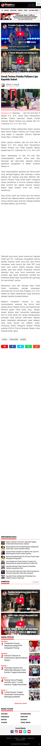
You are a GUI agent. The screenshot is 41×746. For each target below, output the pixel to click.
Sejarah (4, 722)
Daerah (20, 10)
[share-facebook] (12, 346)
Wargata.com (6, 113)
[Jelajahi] (38, 4)
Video (25, 10)
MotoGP (4, 719)
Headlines (13, 10)
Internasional (26, 714)
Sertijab (17, 73)
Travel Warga (25, 722)
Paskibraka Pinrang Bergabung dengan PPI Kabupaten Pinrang (13, 645)
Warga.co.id (30, 738)
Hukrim (6, 10)
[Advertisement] (20, 230)
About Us (9, 738)
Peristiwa (24, 717)
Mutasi (5, 73)
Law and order (33, 10)
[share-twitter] (20, 346)
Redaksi (23, 738)
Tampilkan (35, 582)
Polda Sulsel (11, 73)
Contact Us (17, 738)
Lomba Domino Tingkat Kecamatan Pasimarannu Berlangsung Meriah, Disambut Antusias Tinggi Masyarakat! (14, 696)
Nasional (4, 714)
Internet (24, 719)
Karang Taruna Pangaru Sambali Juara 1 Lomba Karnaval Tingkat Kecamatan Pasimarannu (15, 683)
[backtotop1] (39, 744)
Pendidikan (5, 717)
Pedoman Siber (20, 740)
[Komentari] (36, 346)
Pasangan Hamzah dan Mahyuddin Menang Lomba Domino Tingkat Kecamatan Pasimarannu (15, 671)
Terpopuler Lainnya (20, 703)
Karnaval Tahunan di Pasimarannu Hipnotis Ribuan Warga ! (16, 658)
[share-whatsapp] (28, 346)
